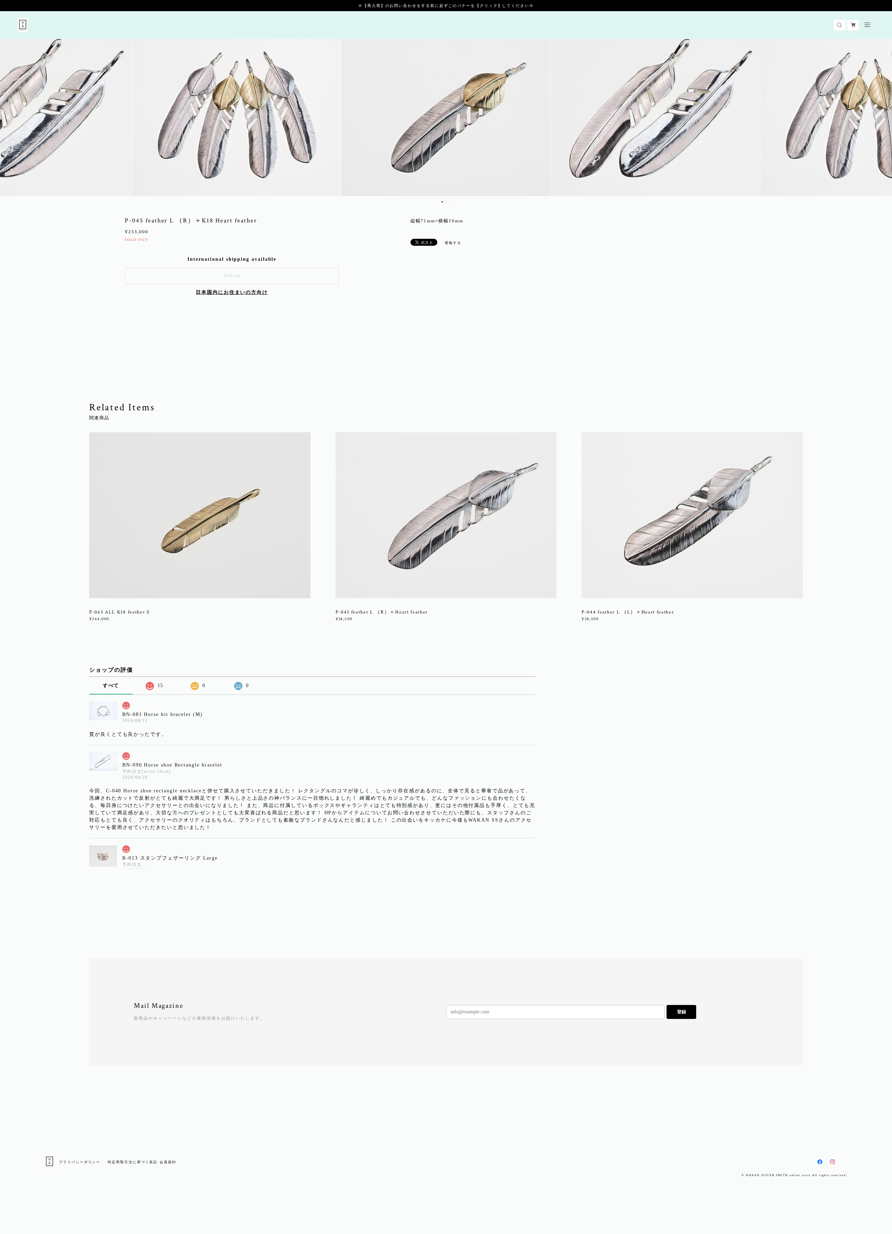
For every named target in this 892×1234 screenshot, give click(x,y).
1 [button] (442, 202)
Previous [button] (10, 117)
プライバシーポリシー (79, 1162)
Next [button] (881, 117)
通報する (453, 243)
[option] (446, 117)
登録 (681, 1011)
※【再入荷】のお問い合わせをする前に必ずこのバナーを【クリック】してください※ (446, 5)
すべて (111, 685)
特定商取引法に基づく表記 (132, 1162)
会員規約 (168, 1162)
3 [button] (451, 202)
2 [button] (446, 202)
